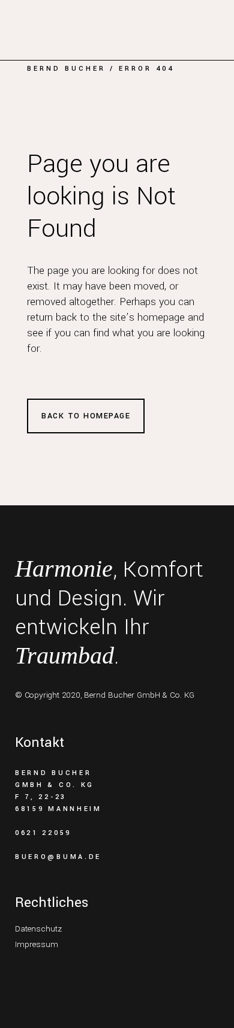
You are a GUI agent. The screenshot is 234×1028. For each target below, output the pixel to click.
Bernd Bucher (66, 68)
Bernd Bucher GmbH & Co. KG (139, 695)
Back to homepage (85, 416)
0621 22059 (43, 832)
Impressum (36, 944)
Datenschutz (38, 928)
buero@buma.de (58, 856)
